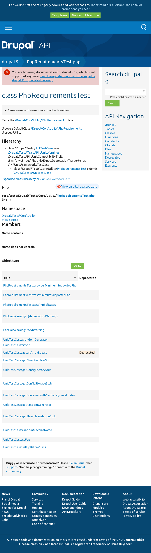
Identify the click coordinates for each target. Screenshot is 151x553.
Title (39, 278)
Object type (10, 260)
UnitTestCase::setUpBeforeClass (24, 447)
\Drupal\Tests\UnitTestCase (32, 172)
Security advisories (14, 515)
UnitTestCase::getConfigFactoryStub (27, 369)
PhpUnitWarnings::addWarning (23, 330)
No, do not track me (85, 15)
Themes (97, 511)
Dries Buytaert (121, 544)
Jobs (5, 519)
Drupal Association (135, 503)
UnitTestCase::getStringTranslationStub (29, 416)
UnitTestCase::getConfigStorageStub (27, 383)
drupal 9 (10, 61)
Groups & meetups (44, 515)
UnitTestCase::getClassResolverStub (27, 360)
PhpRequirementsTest (71, 168)
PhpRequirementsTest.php (53, 61)
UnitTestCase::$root (16, 345)
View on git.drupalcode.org (79, 186)
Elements (111, 165)
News (6, 494)
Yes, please (59, 15)
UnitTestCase (44, 148)
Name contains (12, 233)
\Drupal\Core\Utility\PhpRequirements (40, 120)
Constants (112, 141)
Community (40, 494)
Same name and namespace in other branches (38, 110)
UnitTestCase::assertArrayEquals (25, 352)
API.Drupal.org (71, 511)
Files (108, 149)
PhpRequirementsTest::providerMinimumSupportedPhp (39, 285)
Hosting (37, 507)
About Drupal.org (134, 507)
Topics (109, 129)
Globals (110, 145)
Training (37, 503)
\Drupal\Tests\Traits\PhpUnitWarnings (33, 152)
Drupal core (100, 503)
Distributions (101, 515)
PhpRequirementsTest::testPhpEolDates (29, 304)
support (11, 467)
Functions (111, 137)
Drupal (64, 544)
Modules (98, 507)
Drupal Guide (71, 499)
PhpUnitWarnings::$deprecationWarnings (30, 316)
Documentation (73, 494)
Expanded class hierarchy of (35, 179)
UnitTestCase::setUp (16, 439)
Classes (110, 133)
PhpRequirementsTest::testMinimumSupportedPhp (36, 295)
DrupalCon (39, 519)
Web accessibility (134, 499)
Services (110, 161)
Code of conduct (43, 523)
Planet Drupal (11, 499)
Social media (10, 503)
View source (10, 219)
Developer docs (72, 507)
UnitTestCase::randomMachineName (27, 430)
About (127, 494)
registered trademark (90, 544)
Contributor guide (44, 511)
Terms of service (134, 511)
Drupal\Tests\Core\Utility (19, 215)
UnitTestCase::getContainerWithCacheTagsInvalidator (39, 395)
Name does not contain (18, 247)
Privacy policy (132, 515)
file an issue (76, 463)
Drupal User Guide (74, 503)
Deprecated (112, 157)
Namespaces (113, 153)
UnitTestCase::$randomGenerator (25, 339)
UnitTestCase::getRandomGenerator (27, 404)
